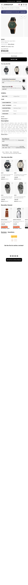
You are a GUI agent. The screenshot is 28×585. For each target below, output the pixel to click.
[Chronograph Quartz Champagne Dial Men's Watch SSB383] (25, 161)
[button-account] (21, 4)
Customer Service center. (20, 147)
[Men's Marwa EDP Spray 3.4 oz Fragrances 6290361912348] (23, 209)
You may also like (5, 64)
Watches (7, 152)
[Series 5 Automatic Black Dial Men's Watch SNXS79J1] (25, 183)
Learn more (4, 89)
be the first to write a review (14, 259)
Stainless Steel (16, 152)
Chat (9, 147)
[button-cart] (26, 4)
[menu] (2, 4)
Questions (11, 232)
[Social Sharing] (21, 16)
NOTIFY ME (14, 59)
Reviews (4, 232)
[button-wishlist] (24, 4)
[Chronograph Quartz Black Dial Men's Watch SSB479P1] (12, 161)
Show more (4, 134)
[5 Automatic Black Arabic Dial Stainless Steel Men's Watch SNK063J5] (12, 183)
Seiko (11, 152)
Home (3, 152)
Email (6, 147)
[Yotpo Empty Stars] (4, 44)
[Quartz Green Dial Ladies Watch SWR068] (24, 16)
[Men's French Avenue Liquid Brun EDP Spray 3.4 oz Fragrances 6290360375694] (11, 209)
